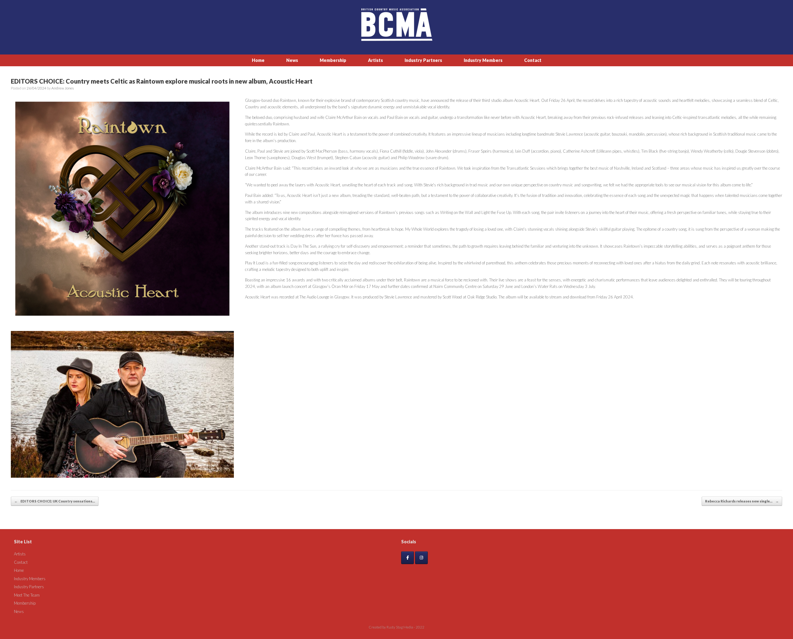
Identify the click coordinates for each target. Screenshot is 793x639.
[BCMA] (396, 24)
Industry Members (483, 60)
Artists (375, 60)
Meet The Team (27, 595)
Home (258, 60)
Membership (333, 60)
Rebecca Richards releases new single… (742, 501)
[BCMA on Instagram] (421, 557)
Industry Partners (423, 60)
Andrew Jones (62, 88)
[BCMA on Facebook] (407, 557)
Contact (532, 60)
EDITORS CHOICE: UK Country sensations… (54, 501)
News (292, 60)
